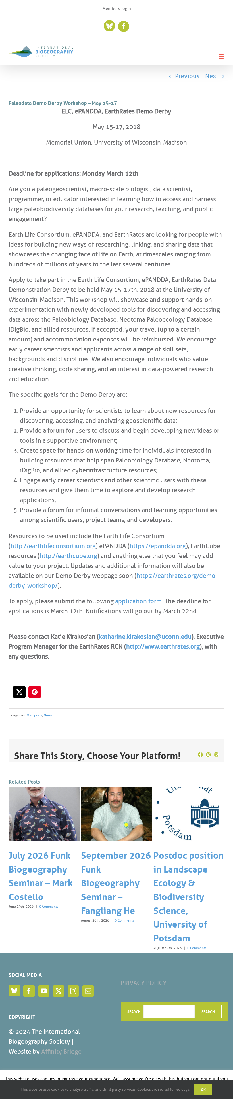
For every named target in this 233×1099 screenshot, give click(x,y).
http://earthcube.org (68, 556)
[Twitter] (58, 991)
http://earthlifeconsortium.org (53, 546)
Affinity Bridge (61, 1051)
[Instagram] (73, 991)
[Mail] (88, 991)
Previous (187, 76)
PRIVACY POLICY (144, 983)
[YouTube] (43, 991)
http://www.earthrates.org (163, 646)
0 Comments (48, 906)
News (48, 715)
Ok (203, 1089)
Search (134, 1011)
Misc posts (34, 715)
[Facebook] (29, 991)
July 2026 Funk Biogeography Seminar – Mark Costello (41, 875)
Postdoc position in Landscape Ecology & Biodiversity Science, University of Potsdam (188, 895)
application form (138, 601)
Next (211, 76)
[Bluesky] (14, 990)
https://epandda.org (158, 546)
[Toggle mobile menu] (221, 57)
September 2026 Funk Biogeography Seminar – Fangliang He (116, 882)
